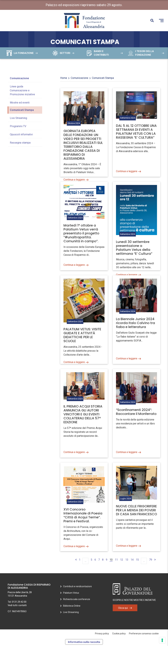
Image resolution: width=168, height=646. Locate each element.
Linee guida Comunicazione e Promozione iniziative (22, 90)
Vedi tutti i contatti (17, 605)
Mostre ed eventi (20, 102)
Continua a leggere (74, 179)
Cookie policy (119, 633)
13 (126, 559)
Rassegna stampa (20, 142)
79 (150, 559)
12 (121, 559)
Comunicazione (19, 78)
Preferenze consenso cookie (144, 633)
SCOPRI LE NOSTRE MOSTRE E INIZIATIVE (134, 600)
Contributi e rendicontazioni (77, 586)
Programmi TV (18, 126)
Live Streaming (18, 118)
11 (116, 559)
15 (137, 559)
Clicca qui (123, 608)
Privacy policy (102, 633)
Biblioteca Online (71, 605)
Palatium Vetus (71, 592)
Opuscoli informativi (21, 134)
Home (63, 77)
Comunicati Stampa (22, 110)
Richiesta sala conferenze (76, 599)
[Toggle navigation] (161, 20)
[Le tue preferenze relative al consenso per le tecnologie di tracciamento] (162, 640)
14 (132, 559)
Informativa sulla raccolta (84, 642)
